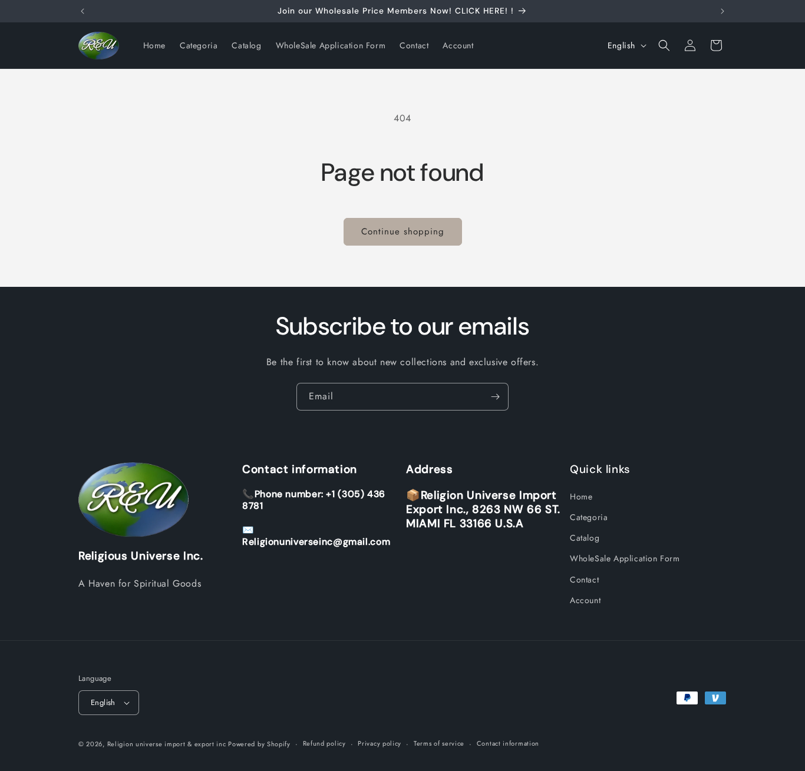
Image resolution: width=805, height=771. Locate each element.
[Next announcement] (722, 11)
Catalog (584, 538)
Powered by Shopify (259, 744)
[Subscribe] (495, 397)
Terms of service (439, 743)
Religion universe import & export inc (168, 744)
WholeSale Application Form (625, 559)
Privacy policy (379, 743)
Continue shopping (402, 231)
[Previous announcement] (82, 11)
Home (581, 496)
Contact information (508, 743)
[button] (664, 45)
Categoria (589, 517)
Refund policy (324, 743)
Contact (584, 579)
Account (585, 600)
